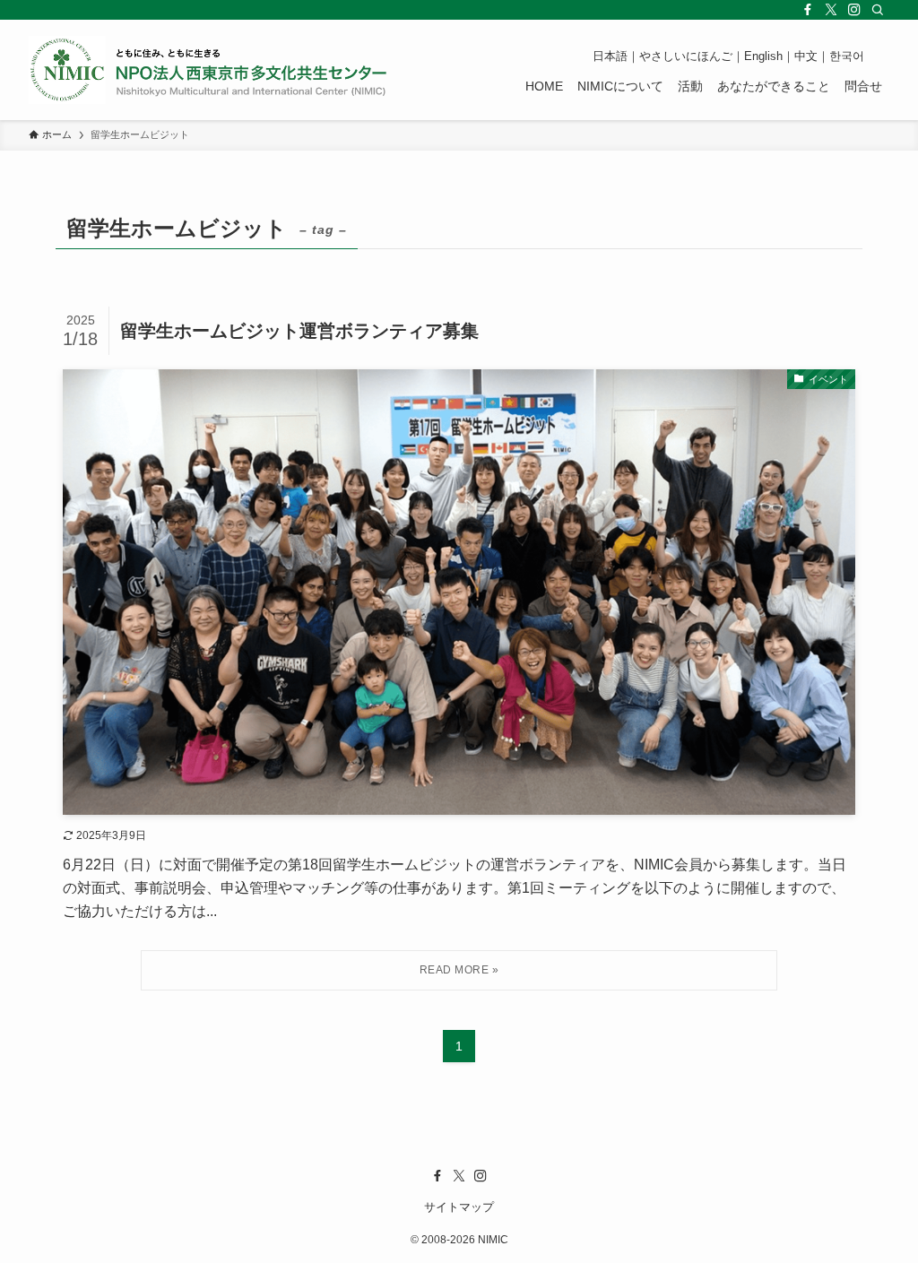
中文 (806, 56)
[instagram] (854, 10)
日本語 (610, 56)
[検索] (877, 10)
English (763, 56)
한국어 (846, 56)
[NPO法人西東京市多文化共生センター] (208, 70)
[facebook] (807, 10)
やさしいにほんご (685, 56)
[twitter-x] (831, 10)
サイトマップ (459, 1207)
